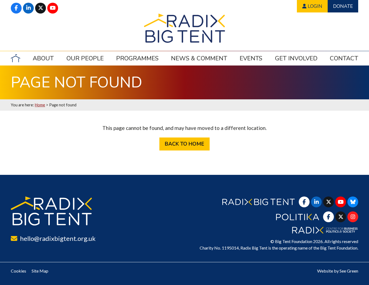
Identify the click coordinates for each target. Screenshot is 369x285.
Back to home (184, 144)
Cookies (18, 270)
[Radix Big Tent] (51, 210)
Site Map (40, 270)
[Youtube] (52, 8)
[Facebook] (16, 8)
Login (314, 6)
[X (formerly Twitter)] (40, 8)
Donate (343, 6)
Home (40, 105)
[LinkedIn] (28, 8)
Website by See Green (337, 270)
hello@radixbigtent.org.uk (58, 238)
